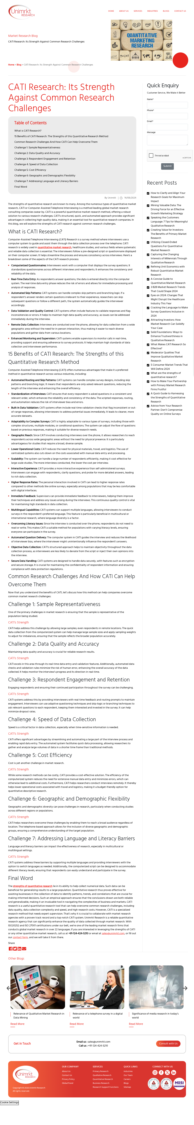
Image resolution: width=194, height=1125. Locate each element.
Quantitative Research (103, 1079)
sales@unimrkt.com (113, 933)
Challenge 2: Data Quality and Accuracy (37, 153)
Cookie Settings (9, 1102)
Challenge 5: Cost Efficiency (30, 170)
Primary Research (101, 1072)
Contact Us (180, 11)
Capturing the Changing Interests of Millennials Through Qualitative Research (169, 258)
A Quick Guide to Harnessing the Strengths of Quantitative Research (168, 398)
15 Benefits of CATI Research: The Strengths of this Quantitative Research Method (61, 136)
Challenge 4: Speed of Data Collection (36, 164)
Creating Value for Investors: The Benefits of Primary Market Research (169, 234)
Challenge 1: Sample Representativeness (37, 147)
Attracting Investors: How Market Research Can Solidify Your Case (167, 324)
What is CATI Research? (27, 131)
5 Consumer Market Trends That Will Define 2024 (169, 367)
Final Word (20, 187)
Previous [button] (9, 988)
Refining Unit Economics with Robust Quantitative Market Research (168, 271)
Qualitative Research (102, 1075)
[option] (37, 1000)
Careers (127, 1079)
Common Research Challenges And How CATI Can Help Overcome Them (56, 142)
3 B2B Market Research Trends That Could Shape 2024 (168, 289)
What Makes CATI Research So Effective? (168, 346)
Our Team (128, 1075)
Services (138, 11)
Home (111, 11)
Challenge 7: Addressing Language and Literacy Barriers (46, 181)
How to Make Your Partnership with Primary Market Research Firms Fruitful (169, 385)
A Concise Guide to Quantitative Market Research (168, 281)
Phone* (150, 111)
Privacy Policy (68, 1079)
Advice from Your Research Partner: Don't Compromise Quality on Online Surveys (166, 410)
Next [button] (184, 988)
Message (151, 133)
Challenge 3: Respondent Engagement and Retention (44, 159)
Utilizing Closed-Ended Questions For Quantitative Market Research (166, 246)
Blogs (166, 11)
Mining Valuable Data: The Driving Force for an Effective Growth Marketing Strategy (167, 209)
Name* (150, 100)
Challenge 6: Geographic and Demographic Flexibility (44, 176)
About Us (124, 11)
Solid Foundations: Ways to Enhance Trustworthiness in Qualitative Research (167, 336)
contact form (20, 937)
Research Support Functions (106, 1087)
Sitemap (127, 1087)
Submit (167, 166)
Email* (150, 122)
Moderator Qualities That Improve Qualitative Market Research (167, 357)
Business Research (101, 1083)
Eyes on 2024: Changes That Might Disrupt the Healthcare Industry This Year (168, 299)
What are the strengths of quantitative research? (166, 375)
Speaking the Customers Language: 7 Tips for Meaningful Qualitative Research (169, 222)
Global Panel (67, 1083)
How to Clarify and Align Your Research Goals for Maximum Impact (168, 197)
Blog (19, 65)
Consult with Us (168, 1044)
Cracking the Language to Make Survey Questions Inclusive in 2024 (169, 312)
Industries (152, 11)
